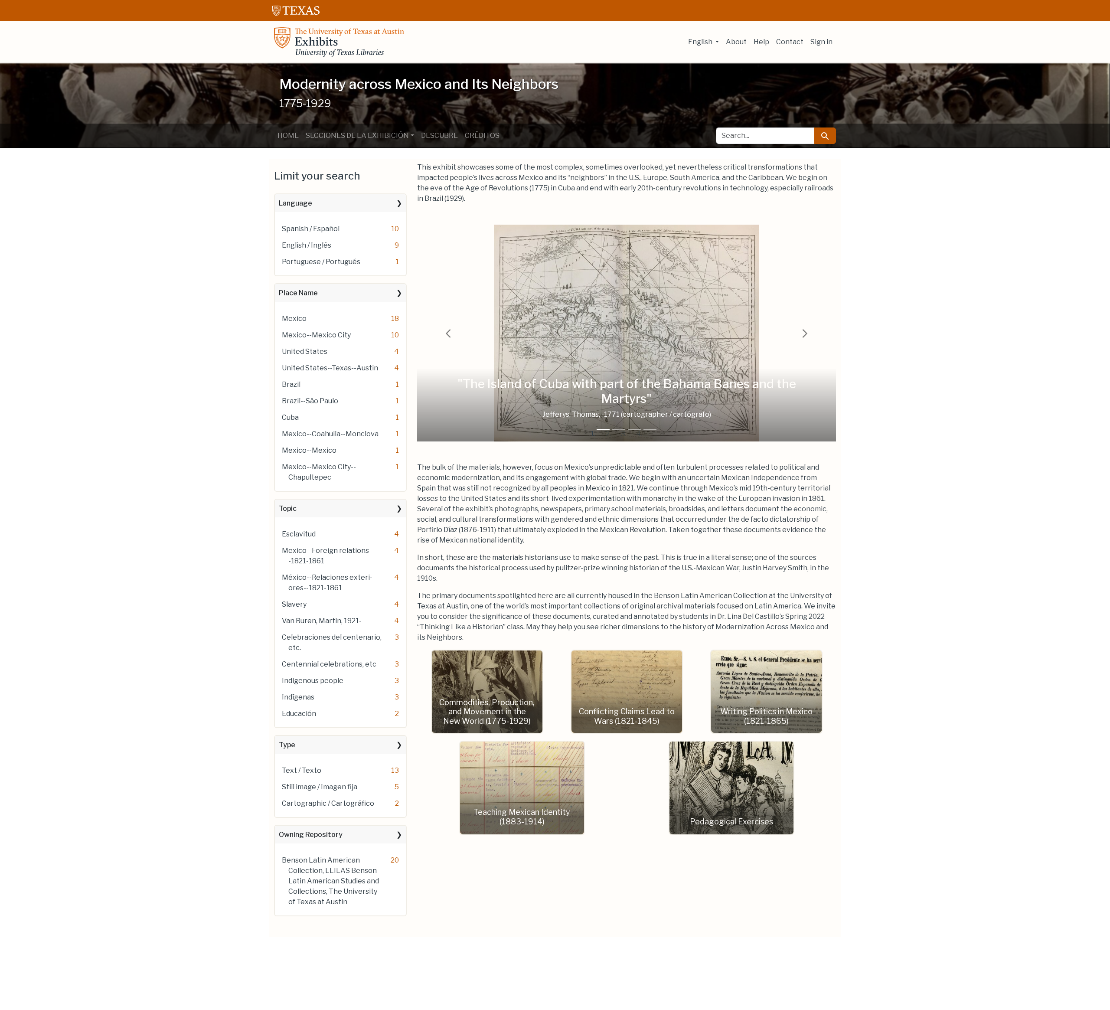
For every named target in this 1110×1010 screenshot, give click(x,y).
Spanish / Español (311, 229)
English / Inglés (306, 245)
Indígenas (298, 697)
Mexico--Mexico (309, 450)
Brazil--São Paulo (310, 401)
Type (287, 745)
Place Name (298, 293)
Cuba (290, 417)
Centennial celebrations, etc (329, 664)
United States (304, 351)
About (736, 42)
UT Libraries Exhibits (339, 42)
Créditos (482, 135)
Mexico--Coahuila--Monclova (330, 434)
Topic (288, 508)
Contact (789, 42)
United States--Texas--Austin (330, 368)
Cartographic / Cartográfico (328, 803)
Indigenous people (312, 681)
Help (761, 42)
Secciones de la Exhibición (357, 135)
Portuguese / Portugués (321, 262)
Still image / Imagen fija (319, 787)
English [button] (701, 42)
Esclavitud (299, 534)
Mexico (294, 318)
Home (288, 135)
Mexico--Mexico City (316, 335)
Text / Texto (301, 770)
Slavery (294, 604)
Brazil (291, 384)
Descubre (439, 135)
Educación (299, 713)
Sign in (821, 42)
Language (295, 203)
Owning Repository (311, 834)
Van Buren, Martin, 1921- (322, 621)
